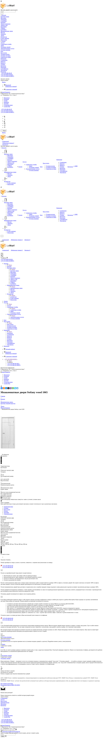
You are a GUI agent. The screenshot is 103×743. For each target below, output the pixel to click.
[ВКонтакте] (2, 388)
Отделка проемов (5, 640)
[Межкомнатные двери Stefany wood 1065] (8, 450)
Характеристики (8, 506)
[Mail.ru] (4, 127)
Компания (10, 333)
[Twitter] (4, 121)
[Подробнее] (1, 643)
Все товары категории (7, 683)
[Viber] (11, 388)
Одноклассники (8, 105)
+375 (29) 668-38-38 (6, 73)
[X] (8, 388)
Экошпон (7, 408)
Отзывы (6, 508)
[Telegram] (17, 388)
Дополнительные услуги (17, 317)
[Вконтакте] (4, 116)
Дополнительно (8, 514)
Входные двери (14, 270)
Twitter (5, 100)
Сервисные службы (15, 310)
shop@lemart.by (6, 92)
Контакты (3, 705)
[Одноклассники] (4, 120)
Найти (2, 736)
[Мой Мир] (6, 388)
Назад (10, 265)
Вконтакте (7, 98)
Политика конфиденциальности (11, 731)
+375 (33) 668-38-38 (7, 76)
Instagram (6, 102)
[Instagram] (4, 123)
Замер (2, 647)
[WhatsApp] (13, 388)
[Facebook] (4, 118)
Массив (3, 408)
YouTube (6, 103)
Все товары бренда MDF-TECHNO (10, 685)
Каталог (9, 266)
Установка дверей (5, 658)
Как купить (10, 324)
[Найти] (2, 13)
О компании (4, 698)
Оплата (6, 511)
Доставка (6, 512)
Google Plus (7, 106)
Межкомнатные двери (16, 288)
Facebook (6, 99)
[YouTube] (4, 125)
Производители (5, 702)
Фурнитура (13, 297)
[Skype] (15, 388)
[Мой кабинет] (1, 238)
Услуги (9, 305)
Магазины (3, 704)
